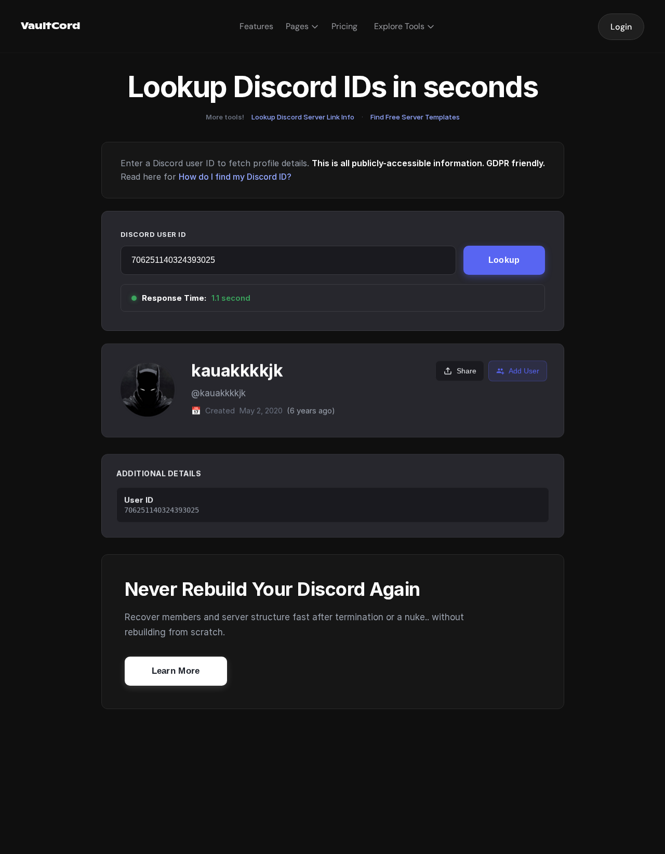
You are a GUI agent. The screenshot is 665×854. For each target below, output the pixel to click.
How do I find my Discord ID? (235, 176)
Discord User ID (154, 234)
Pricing (344, 26)
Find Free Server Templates (415, 117)
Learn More (176, 671)
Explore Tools (399, 26)
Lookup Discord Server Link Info (302, 117)
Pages (297, 26)
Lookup (504, 260)
